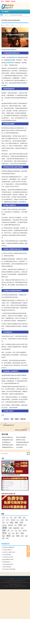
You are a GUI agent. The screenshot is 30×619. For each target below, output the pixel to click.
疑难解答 (13, 580)
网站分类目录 (22, 578)
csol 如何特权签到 (6, 554)
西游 (3, 536)
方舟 (21, 522)
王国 (22, 528)
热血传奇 (16, 528)
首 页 (2, 1)
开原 (3, 522)
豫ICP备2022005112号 (20, 580)
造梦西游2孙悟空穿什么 (7, 447)
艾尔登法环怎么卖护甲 (7, 557)
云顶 (3, 517)
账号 (22, 536)
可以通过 (13, 520)
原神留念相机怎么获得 (7, 445)
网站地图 (9, 580)
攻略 (16, 522)
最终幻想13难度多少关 (7, 437)
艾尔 (4, 532)
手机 (7, 522)
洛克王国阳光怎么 (6, 442)
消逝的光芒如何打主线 (21, 445)
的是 (16, 530)
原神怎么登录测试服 (21, 437)
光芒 (19, 517)
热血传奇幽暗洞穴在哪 (7, 559)
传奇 (7, 517)
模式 (16, 525)
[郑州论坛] (15, 6)
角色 (8, 535)
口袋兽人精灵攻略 (6, 566)
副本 (3, 520)
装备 (22, 533)
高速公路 (14, 57)
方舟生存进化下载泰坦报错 (8, 569)
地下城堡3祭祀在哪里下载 (22, 442)
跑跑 (26, 536)
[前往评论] (28, 551)
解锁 (13, 536)
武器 (20, 525)
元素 (15, 517)
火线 (10, 528)
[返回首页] (28, 547)
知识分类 (13, 1)
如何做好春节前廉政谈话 (8, 547)
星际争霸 (4, 525)
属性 (26, 520)
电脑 (8, 530)
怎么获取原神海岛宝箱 (7, 564)
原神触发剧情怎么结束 (7, 439)
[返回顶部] (28, 555)
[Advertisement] (15, 604)
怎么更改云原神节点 (7, 549)
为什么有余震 (19, 447)
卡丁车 (7, 520)
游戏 (4, 527)
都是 (3, 538)
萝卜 (17, 533)
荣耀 (13, 533)
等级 (20, 530)
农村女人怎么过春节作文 (21, 430)
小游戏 (22, 520)
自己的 (24, 530)
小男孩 (15, 587)
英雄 (9, 533)
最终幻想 (10, 525)
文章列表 (7, 1)
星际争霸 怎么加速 (20, 439)
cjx (5, 25)
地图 (18, 520)
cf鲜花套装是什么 (6, 562)
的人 (12, 530)
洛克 (25, 525)
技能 (11, 522)
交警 (11, 49)
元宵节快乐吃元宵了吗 (8, 425)
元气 (11, 517)
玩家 (4, 530)
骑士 (7, 538)
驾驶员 (10, 63)
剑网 (24, 517)
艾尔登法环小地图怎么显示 (8, 552)
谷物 (17, 536)
